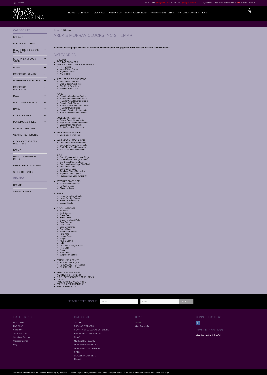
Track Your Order (136, 12)
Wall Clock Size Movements (72, 149)
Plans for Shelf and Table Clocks (74, 105)
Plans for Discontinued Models (73, 112)
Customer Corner (188, 12)
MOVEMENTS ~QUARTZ (24, 74)
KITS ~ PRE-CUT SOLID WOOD (24, 60)
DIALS (16, 96)
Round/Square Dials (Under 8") (73, 176)
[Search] (14, 3)
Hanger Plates (66, 236)
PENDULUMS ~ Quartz (70, 262)
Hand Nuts (64, 234)
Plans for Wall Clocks (69, 103)
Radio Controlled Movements (72, 127)
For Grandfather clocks (70, 183)
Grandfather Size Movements (73, 142)
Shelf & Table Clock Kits (71, 84)
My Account (207, 3)
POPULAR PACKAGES (24, 43)
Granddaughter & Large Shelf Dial (75, 164)
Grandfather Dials (67, 166)
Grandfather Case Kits (70, 81)
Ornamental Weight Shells (71, 245)
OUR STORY (84, 12)
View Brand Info (142, 326)
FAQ (204, 12)
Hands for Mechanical (69, 200)
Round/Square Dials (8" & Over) (74, 160)
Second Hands (66, 203)
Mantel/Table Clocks (69, 69)
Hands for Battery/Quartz (71, 196)
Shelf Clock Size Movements (73, 147)
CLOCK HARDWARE (22, 115)
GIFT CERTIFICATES (23, 172)
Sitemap (43, 372)
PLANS (16, 67)
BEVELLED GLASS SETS (25, 102)
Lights (62, 243)
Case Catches (66, 222)
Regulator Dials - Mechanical (72, 171)
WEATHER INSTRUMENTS (25, 135)
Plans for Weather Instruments (73, 110)
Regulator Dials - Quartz (70, 173)
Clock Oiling (65, 229)
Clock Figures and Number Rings (74, 157)
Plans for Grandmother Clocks (73, 98)
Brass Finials (65, 217)
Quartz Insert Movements (71, 125)
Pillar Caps (64, 248)
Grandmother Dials (68, 169)
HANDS (16, 109)
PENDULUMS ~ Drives (70, 267)
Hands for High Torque (70, 198)
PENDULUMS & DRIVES (24, 122)
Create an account (229, 3)
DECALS (17, 150)
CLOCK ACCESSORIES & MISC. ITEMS (25, 142)
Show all (77, 359)
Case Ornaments (67, 227)
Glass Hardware (67, 188)
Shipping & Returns (162, 12)
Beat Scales (65, 213)
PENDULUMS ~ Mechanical (72, 265)
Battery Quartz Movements (72, 120)
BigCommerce (62, 372)
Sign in (217, 3)
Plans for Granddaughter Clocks (74, 101)
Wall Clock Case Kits (69, 86)
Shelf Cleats (65, 252)
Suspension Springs (69, 255)
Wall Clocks (65, 74)
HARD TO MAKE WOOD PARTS (24, 158)
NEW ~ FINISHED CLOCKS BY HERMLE (26, 51)
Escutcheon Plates (68, 231)
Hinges (63, 238)
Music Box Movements (70, 135)
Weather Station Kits (69, 88)
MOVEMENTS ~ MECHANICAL (20, 88)
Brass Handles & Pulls (70, 220)
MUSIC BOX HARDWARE (25, 128)
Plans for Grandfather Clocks (73, 96)
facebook (198, 323)
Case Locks (65, 224)
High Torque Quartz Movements (74, 122)
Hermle (17, 185)
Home (71, 12)
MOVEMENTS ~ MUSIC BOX (26, 80)
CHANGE (251, 3)
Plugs (62, 250)
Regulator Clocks (67, 71)
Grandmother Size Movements (73, 145)
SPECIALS (18, 37)
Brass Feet (65, 215)
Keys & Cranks (66, 241)
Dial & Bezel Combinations (72, 162)
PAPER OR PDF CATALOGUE (27, 165)
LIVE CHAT (99, 12)
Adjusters (64, 211)
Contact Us (115, 12)
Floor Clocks (65, 67)
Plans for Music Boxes (70, 108)
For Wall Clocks (67, 186)
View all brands (22, 192)
